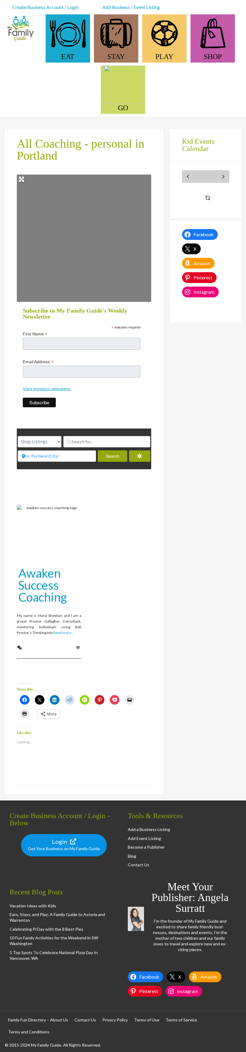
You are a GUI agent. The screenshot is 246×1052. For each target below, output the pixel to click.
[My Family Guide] (20, 40)
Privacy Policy (115, 1019)
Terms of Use (146, 1019)
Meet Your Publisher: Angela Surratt (190, 897)
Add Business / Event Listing (131, 7)
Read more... (64, 632)
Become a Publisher (146, 847)
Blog (132, 856)
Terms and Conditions (29, 1031)
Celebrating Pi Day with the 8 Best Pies (46, 929)
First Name (35, 334)
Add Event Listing (144, 838)
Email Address (38, 362)
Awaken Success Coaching (42, 585)
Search (116, 456)
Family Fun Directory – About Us (38, 1019)
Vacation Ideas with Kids (33, 905)
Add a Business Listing (149, 829)
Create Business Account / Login (45, 7)
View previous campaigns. (47, 388)
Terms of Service (181, 1019)
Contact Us (138, 864)
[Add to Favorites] (78, 647)
